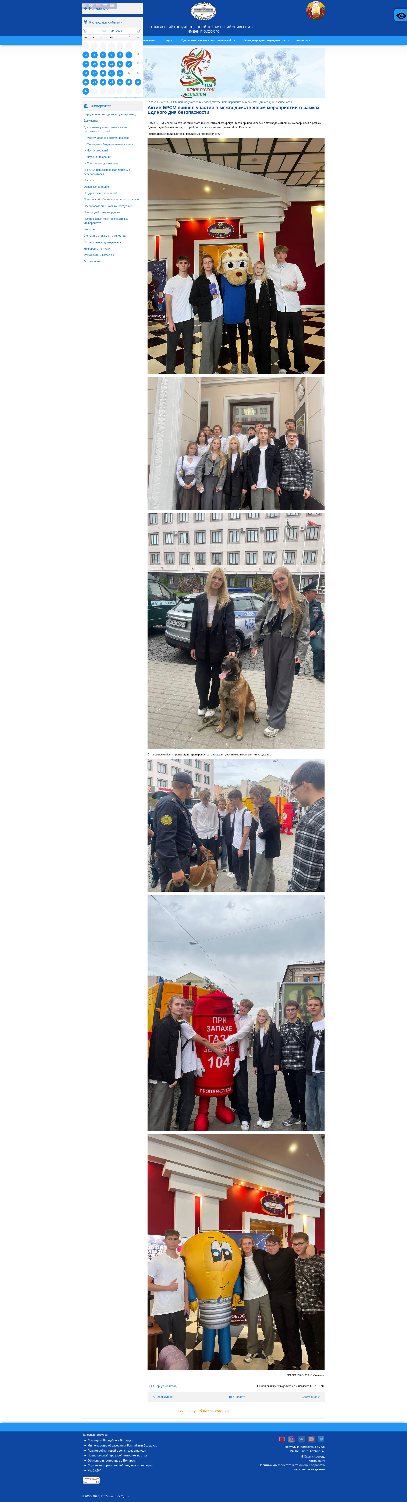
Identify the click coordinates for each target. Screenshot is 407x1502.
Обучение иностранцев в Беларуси (112, 1460)
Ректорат (89, 229)
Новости (89, 180)
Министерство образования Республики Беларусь (122, 1445)
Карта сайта (317, 1460)
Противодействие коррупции (102, 212)
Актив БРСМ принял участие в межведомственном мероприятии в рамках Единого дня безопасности (226, 102)
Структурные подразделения (102, 242)
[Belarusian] (84, 6)
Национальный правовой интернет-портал (117, 1455)
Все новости (237, 1396)
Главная (153, 102)
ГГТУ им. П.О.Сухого (115, 1496)
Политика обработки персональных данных (111, 199)
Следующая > (311, 1396)
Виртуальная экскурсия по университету (110, 114)
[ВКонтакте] (301, 1442)
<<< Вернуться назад (163, 1386)
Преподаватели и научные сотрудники (108, 206)
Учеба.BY (94, 1470)
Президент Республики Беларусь (110, 1440)
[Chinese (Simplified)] (98, 6)
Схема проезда (314, 1456)
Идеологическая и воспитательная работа (208, 40)
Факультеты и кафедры (99, 255)
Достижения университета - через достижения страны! (105, 129)
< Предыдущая (163, 1396)
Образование (147, 40)
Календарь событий (106, 22)
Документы (91, 120)
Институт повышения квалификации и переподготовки (108, 172)
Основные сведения (97, 186)
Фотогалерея (92, 261)
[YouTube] (311, 1442)
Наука (168, 40)
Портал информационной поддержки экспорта (120, 1465)
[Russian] (105, 6)
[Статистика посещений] (91, 1483)
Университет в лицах (97, 248)
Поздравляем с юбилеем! (100, 193)
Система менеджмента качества (104, 235)
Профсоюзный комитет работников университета (106, 221)
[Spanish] (112, 6)
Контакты (302, 40)
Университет (100, 106)
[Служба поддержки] (281, 1442)
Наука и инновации (99, 156)
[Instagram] (291, 1442)
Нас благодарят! (97, 150)
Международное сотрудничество (265, 40)
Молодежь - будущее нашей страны (110, 144)
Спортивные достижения (102, 163)
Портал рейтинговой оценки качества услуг (118, 1450)
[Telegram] (320, 1442)
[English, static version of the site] (91, 6)
